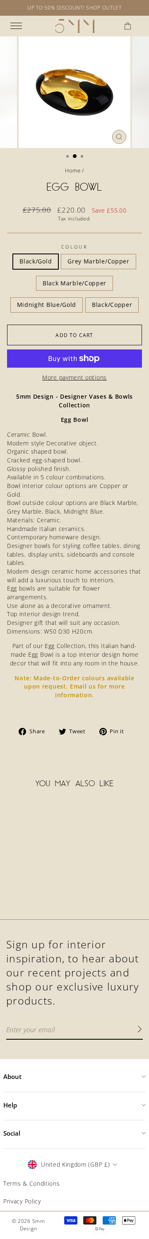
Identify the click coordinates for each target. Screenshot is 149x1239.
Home (73, 170)
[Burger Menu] (16, 26)
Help (10, 1105)
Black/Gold (35, 261)
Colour (74, 247)
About (12, 1076)
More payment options (74, 377)
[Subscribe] (139, 1030)
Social (11, 1133)
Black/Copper (112, 305)
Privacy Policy (22, 1201)
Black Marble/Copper (74, 283)
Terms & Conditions (31, 1183)
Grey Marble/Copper (98, 261)
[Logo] (74, 26)
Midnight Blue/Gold (46, 305)
